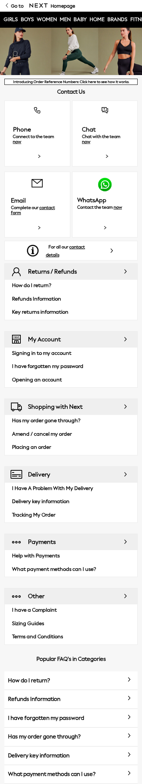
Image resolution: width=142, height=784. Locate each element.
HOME (97, 19)
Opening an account (37, 380)
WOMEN (47, 19)
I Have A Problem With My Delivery (52, 488)
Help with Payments (36, 556)
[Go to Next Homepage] (38, 6)
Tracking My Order (33, 515)
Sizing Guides (28, 623)
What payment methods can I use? (54, 569)
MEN (65, 19)
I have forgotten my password (47, 366)
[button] (37, 133)
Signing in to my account (41, 353)
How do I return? (31, 285)
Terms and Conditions (37, 637)
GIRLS (11, 19)
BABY (80, 19)
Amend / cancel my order (42, 434)
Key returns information (40, 312)
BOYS (27, 19)
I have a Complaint (34, 610)
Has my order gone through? (46, 421)
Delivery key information (41, 501)
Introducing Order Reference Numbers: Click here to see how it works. (71, 81)
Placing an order (31, 447)
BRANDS (117, 19)
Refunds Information (36, 299)
